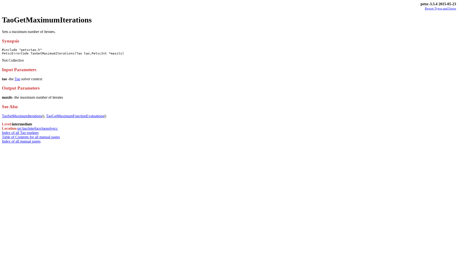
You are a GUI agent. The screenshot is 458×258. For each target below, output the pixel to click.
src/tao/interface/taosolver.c (37, 128)
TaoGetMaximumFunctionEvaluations (75, 116)
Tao (17, 79)
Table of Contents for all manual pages (31, 137)
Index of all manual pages (21, 141)
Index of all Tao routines (20, 133)
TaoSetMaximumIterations (22, 116)
